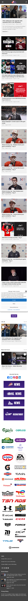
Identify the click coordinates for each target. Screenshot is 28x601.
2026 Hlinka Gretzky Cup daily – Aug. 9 (12, 237)
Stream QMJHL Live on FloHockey (8, 564)
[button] (26, 291)
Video (3, 124)
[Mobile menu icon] (2, 2)
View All (25, 321)
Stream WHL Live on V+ (6, 558)
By (10, 24)
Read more (5, 31)
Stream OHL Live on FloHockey (8, 561)
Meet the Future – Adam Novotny (12, 366)
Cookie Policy (10, 309)
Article (4, 24)
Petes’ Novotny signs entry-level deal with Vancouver (16, 585)
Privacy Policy (23, 595)
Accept (14, 300)
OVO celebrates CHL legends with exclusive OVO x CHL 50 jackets (12, 21)
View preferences (14, 307)
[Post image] (3, 575)
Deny (14, 303)
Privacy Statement (16, 309)
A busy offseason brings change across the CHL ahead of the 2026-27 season (16, 575)
